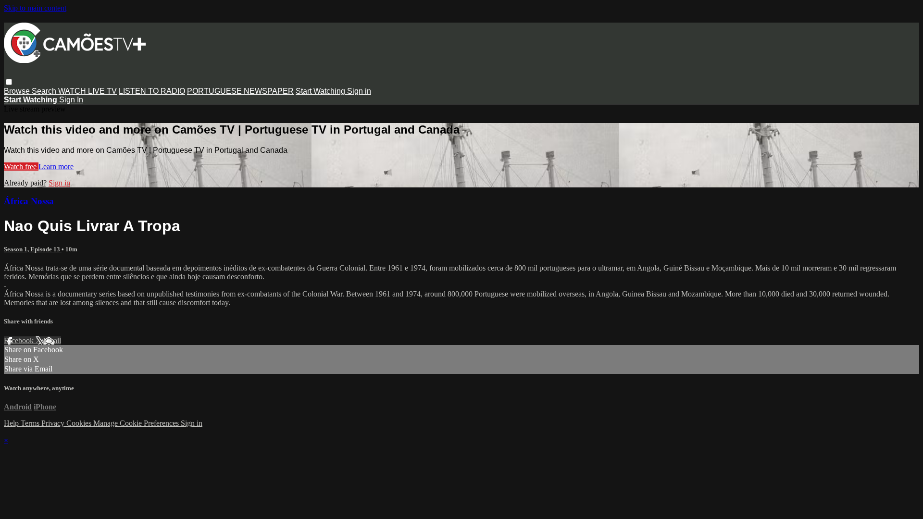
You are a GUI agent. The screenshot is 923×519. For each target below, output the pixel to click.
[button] (9, 82)
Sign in (359, 91)
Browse (18, 91)
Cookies (79, 423)
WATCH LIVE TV (87, 91)
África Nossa (29, 201)
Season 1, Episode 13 (33, 249)
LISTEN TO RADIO (152, 91)
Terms (31, 423)
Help (12, 423)
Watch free (21, 166)
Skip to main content (35, 8)
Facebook (20, 340)
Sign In (71, 100)
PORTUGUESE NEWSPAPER (240, 91)
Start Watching (321, 91)
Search (45, 91)
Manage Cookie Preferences (137, 423)
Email (52, 340)
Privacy (53, 423)
